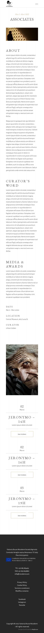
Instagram (22, 602)
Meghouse (35, 629)
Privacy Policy (22, 582)
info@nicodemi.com (22, 574)
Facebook (22, 599)
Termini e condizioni (22, 588)
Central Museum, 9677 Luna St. (17, 319)
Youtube (22, 605)
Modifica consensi (22, 591)
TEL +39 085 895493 (22, 568)
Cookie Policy (22, 585)
